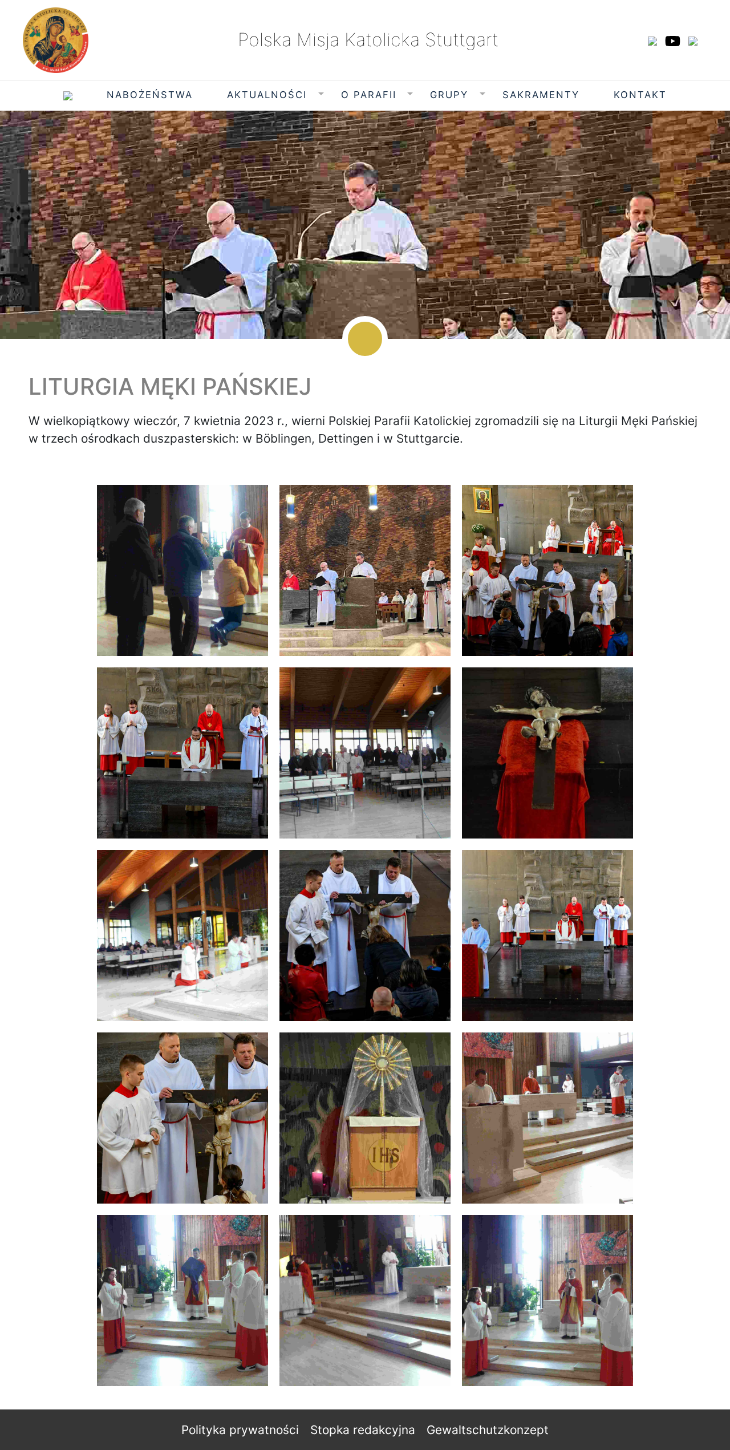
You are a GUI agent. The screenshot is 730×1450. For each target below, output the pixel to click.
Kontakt (640, 94)
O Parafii (368, 94)
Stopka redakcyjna (362, 1430)
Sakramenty (540, 94)
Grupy (449, 94)
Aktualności (267, 94)
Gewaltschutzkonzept (488, 1430)
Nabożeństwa (150, 94)
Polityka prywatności (240, 1430)
